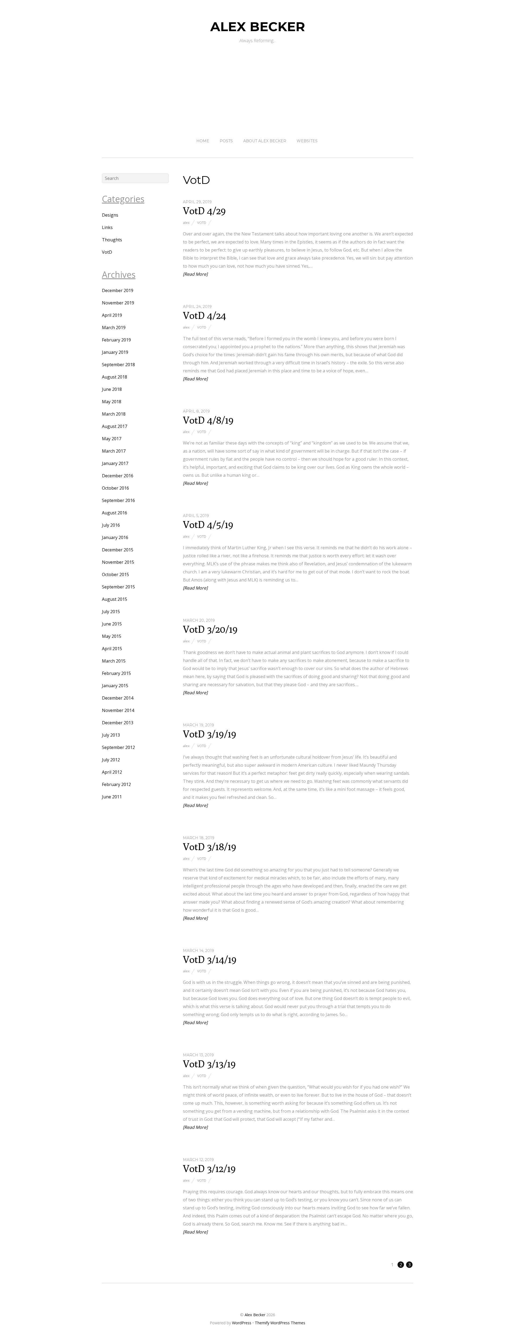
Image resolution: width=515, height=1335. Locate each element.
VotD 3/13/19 (209, 1064)
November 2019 (118, 303)
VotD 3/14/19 (210, 959)
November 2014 (118, 710)
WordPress (241, 1322)
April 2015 (112, 649)
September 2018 (118, 365)
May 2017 (111, 439)
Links (107, 227)
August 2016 (114, 513)
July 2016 (111, 525)
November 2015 (118, 562)
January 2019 (115, 352)
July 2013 (111, 735)
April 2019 (112, 315)
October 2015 (115, 574)
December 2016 (117, 476)
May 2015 (111, 636)
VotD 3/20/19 (210, 629)
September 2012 (118, 747)
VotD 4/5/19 (208, 524)
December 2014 (117, 698)
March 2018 (114, 414)
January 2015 (115, 686)
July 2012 (111, 760)
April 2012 (112, 772)
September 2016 (118, 500)
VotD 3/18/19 (209, 846)
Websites (307, 141)
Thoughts (112, 240)
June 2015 (112, 624)
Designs (110, 215)
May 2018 (111, 402)
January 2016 (115, 537)
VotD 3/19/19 (209, 734)
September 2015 (118, 587)
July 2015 (111, 611)
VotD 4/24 (204, 315)
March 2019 (114, 327)
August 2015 (114, 599)
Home (202, 141)
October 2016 (115, 488)
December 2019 (117, 290)
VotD (201, 222)
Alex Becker (255, 1314)
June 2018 (112, 389)
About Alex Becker (264, 141)
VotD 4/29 (204, 210)
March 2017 (114, 451)
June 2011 (112, 797)
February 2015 (116, 673)
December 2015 (117, 550)
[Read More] (195, 274)
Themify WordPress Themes (280, 1322)
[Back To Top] (258, 1297)
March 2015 (114, 661)
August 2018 (114, 377)
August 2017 (114, 426)
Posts (226, 141)
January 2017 (115, 463)
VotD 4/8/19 (208, 420)
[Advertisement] (257, 85)
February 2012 (116, 784)
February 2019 (116, 340)
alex (186, 222)
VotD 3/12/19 (209, 1168)
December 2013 (117, 723)
